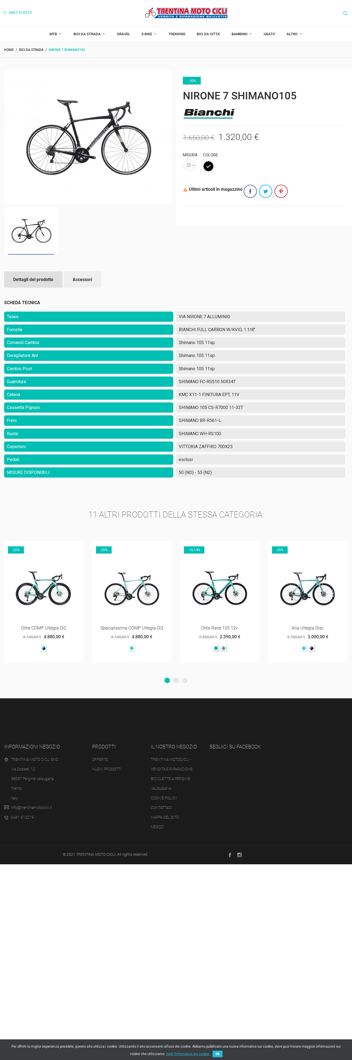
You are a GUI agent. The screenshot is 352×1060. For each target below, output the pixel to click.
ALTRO (292, 34)
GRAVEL (123, 34)
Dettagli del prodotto (33, 279)
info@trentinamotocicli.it (31, 807)
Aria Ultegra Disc (294, 628)
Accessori (82, 279)
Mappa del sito (165, 817)
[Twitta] (265, 191)
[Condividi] (250, 191)
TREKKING (177, 34)
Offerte (100, 759)
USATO (269, 34)
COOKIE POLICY (164, 798)
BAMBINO (240, 34)
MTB (54, 34)
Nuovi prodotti (107, 769)
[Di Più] (37, 547)
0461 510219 (20, 12)
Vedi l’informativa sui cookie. (188, 1054)
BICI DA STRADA (87, 34)
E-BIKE (147, 34)
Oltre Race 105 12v (206, 628)
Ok (217, 1054)
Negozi (157, 827)
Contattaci (161, 807)
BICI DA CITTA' (208, 34)
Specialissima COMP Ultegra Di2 (118, 628)
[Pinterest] (281, 191)
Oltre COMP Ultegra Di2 (30, 628)
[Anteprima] (23, 547)
